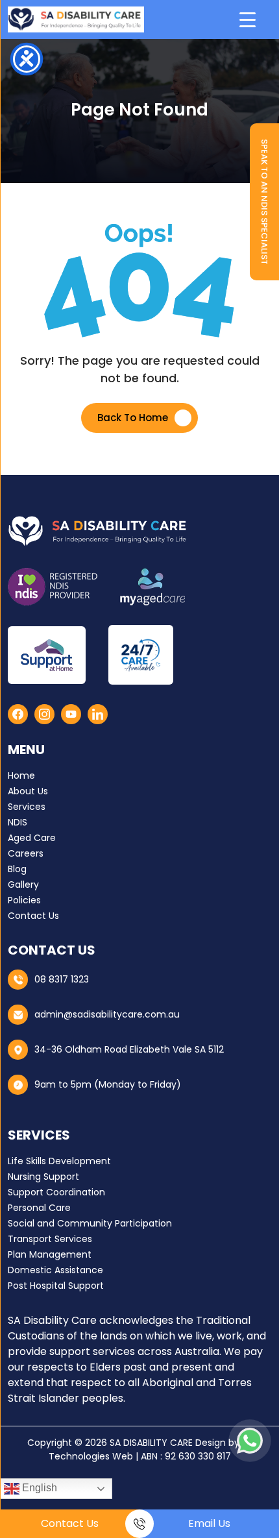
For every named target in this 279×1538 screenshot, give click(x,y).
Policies (24, 900)
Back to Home (132, 417)
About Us (28, 791)
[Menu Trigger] (247, 19)
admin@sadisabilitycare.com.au (107, 1014)
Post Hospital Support (56, 1285)
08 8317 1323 (61, 979)
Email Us (209, 1523)
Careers (25, 853)
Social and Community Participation (90, 1223)
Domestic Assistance (55, 1269)
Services (26, 806)
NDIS (17, 822)
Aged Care (32, 837)
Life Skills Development (59, 1160)
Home (21, 775)
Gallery (23, 884)
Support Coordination (56, 1192)
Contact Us (33, 915)
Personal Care (39, 1207)
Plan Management (49, 1254)
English (38, 1487)
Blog (17, 868)
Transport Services (50, 1238)
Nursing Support (43, 1176)
